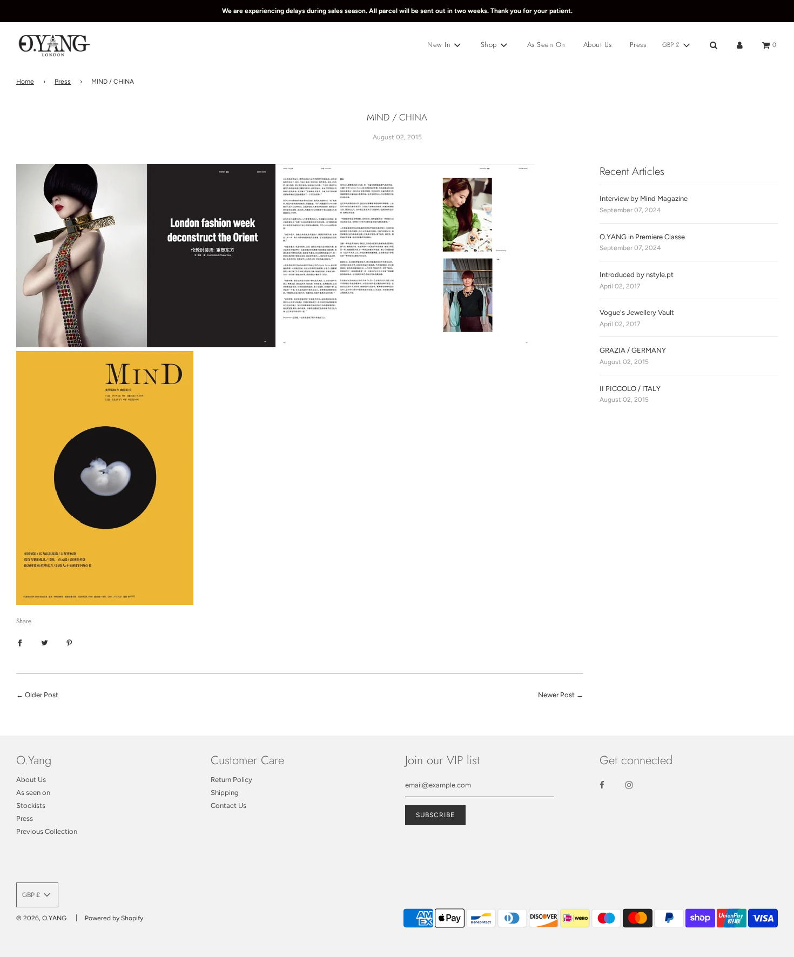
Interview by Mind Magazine (644, 198)
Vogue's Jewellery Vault (637, 312)
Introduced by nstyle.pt (637, 275)
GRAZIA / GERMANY (633, 350)
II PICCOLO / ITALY (630, 389)
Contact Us (228, 805)
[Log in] (739, 45)
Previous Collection (46, 831)
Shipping (225, 792)
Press (638, 44)
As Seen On (546, 44)
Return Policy (231, 780)
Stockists (30, 805)
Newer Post (556, 695)
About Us (597, 44)
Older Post (41, 695)
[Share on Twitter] (44, 643)
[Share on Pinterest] (69, 643)
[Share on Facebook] (19, 643)
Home (25, 81)
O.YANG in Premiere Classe (642, 237)
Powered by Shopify (114, 918)
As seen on (33, 792)
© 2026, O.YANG (41, 918)
